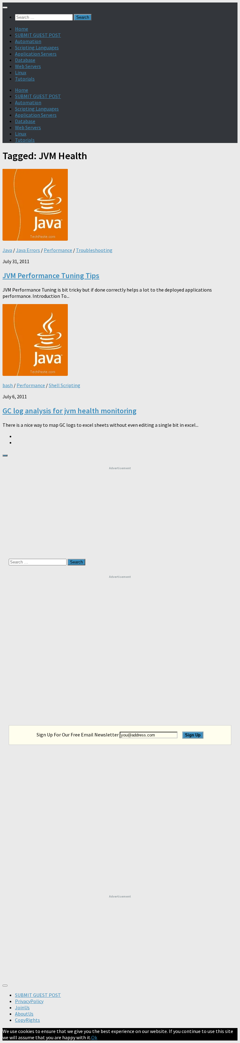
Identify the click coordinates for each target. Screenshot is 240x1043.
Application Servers (36, 54)
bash (7, 385)
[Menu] (5, 7)
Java (7, 250)
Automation (28, 41)
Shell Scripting (64, 385)
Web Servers (28, 66)
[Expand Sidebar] (5, 455)
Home (21, 29)
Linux (20, 72)
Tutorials (25, 79)
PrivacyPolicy (29, 1001)
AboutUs (24, 1014)
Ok (94, 1037)
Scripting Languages (37, 47)
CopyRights (27, 1020)
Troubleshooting (94, 250)
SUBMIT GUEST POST (38, 35)
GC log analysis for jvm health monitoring (69, 411)
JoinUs (22, 1007)
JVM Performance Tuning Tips (50, 275)
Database (25, 60)
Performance (58, 250)
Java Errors (28, 250)
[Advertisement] (120, 509)
